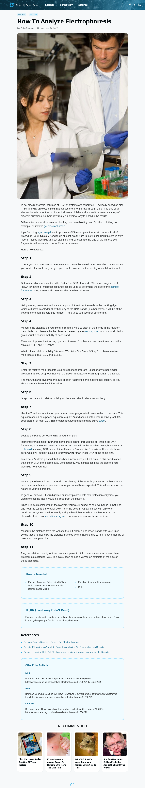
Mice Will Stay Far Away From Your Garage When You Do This (85, 763)
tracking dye (91, 331)
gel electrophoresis (54, 226)
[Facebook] (130, 4)
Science (50, 4)
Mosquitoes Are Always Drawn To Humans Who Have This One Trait (56, 763)
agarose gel (44, 232)
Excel (102, 420)
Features (82, 4)
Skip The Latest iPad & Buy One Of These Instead (30, 762)
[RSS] (140, 4)
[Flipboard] (135, 4)
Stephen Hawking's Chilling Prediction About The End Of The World (114, 763)
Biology (33, 14)
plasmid (27, 449)
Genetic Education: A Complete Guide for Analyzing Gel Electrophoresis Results (64, 647)
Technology (65, 4)
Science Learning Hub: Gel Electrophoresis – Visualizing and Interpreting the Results (66, 652)
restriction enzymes (55, 516)
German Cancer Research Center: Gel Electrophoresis (51, 642)
